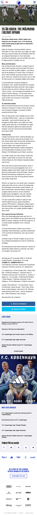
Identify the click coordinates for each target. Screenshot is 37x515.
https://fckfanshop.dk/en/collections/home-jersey (17, 356)
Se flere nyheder (18, 351)
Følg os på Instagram (19, 448)
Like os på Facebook (4, 448)
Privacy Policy (29, 513)
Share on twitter (19, 309)
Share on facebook (19, 304)
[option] (18, 15)
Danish (6, 2)
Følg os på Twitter (33, 448)
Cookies (21, 513)
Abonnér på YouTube (26, 448)
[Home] (18, 2)
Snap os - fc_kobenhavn (11, 448)
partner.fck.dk (18, 476)
